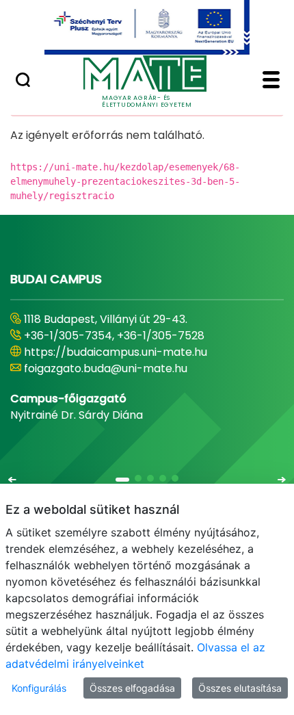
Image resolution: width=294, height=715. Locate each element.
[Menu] (271, 81)
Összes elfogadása (132, 688)
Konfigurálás (39, 688)
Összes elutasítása (240, 688)
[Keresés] (23, 81)
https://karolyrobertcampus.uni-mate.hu (135, 352)
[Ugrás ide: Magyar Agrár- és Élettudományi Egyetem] (147, 27)
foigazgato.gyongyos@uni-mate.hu (118, 368)
